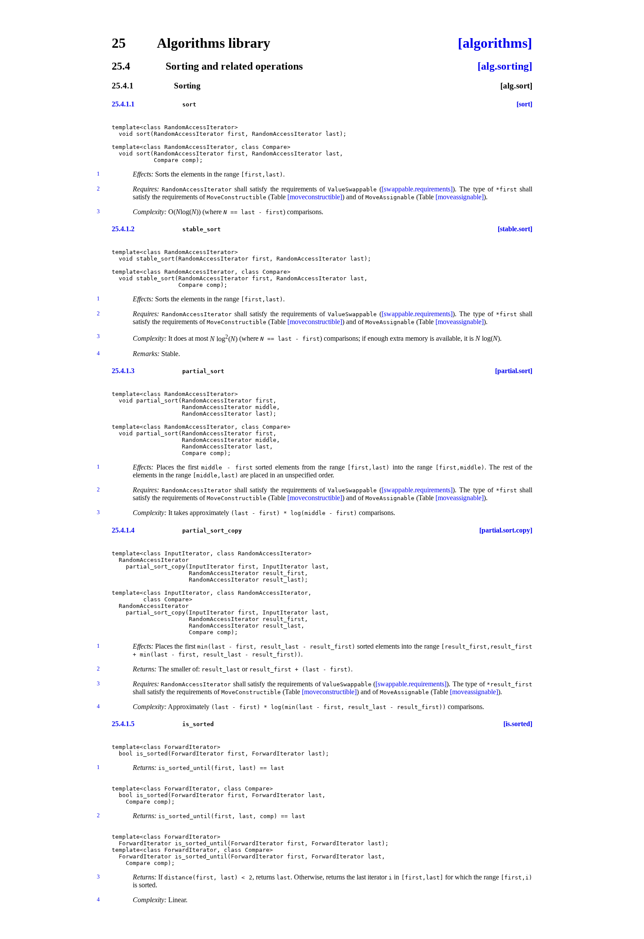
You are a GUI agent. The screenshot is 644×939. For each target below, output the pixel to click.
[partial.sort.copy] (505, 530)
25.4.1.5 (123, 723)
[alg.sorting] (505, 66)
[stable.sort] (515, 229)
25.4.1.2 (123, 229)
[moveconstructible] (314, 197)
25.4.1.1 (123, 104)
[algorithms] (495, 43)
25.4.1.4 (123, 530)
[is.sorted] (517, 723)
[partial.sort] (513, 370)
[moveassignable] (459, 197)
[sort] (524, 104)
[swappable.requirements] (417, 189)
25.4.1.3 (123, 370)
